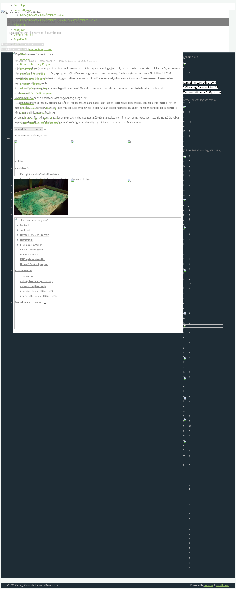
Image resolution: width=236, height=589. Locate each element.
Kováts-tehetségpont (40, 60)
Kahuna (208, 585)
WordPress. (222, 585)
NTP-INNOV (60, 60)
